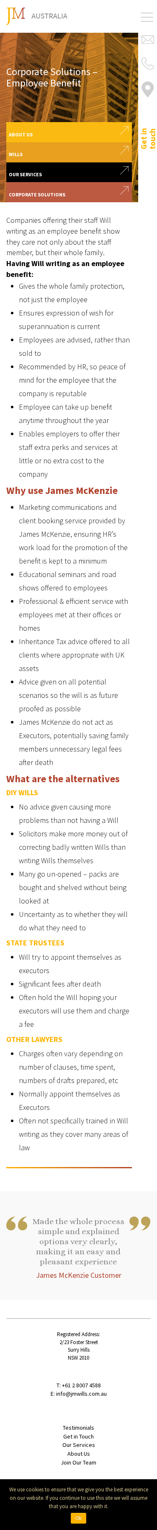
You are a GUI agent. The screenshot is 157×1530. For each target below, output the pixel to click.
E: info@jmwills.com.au (79, 1393)
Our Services (78, 1445)
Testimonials (78, 1427)
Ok (78, 1518)
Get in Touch (78, 1436)
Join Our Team (78, 1462)
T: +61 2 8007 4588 (79, 1385)
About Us (78, 1453)
